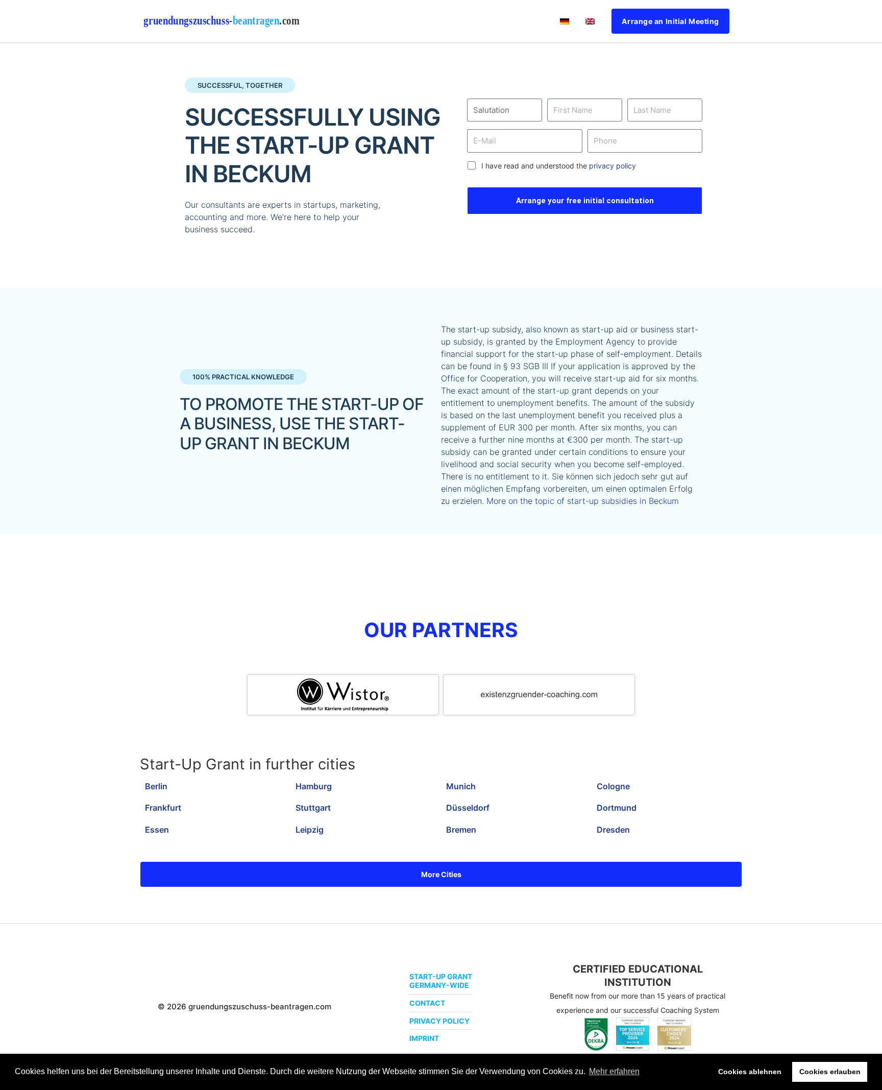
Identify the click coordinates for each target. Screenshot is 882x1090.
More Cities (441, 874)
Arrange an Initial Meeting (670, 21)
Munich (461, 786)
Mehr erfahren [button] (614, 1071)
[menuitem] (564, 21)
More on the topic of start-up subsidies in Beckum (582, 501)
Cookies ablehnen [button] (749, 1072)
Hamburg (314, 786)
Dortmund (616, 808)
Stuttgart (313, 808)
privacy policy (612, 165)
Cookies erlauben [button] (830, 1072)
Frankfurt (163, 808)
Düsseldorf (467, 808)
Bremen (461, 830)
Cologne (613, 786)
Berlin (156, 786)
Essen (157, 830)
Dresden (613, 830)
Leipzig (310, 830)
